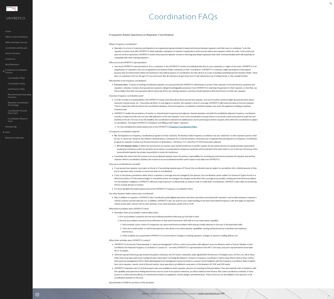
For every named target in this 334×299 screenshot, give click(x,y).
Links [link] (7, 132)
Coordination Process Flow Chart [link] (17, 111)
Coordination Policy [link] (16, 83)
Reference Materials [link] (14, 137)
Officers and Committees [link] (16, 36)
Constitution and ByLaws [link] (16, 48)
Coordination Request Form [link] (17, 119)
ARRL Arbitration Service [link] (16, 42)
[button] (331, 4)
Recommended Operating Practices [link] (19, 95)
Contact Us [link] (10, 59)
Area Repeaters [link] (12, 64)
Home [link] (8, 31)
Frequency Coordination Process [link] (16, 71)
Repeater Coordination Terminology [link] (18, 103)
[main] (183, 16)
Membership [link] (11, 126)
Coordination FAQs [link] (16, 78)
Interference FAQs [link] (16, 89)
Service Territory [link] (12, 53)
